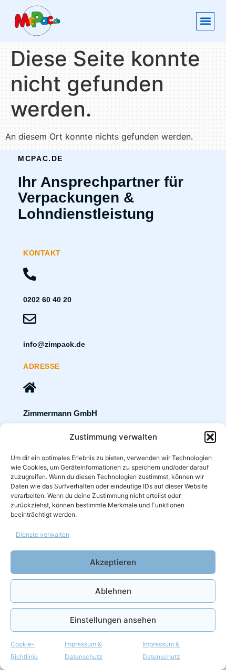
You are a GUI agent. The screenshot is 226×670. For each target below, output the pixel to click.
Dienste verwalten (42, 534)
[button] (210, 437)
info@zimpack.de (54, 344)
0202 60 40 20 (47, 299)
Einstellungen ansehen (113, 620)
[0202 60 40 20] (29, 274)
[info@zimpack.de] (29, 318)
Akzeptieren (113, 562)
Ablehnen (113, 591)
